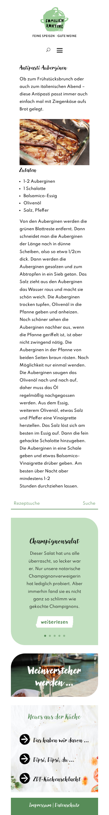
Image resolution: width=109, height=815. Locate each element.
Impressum (40, 805)
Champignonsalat (54, 541)
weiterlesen (54, 622)
